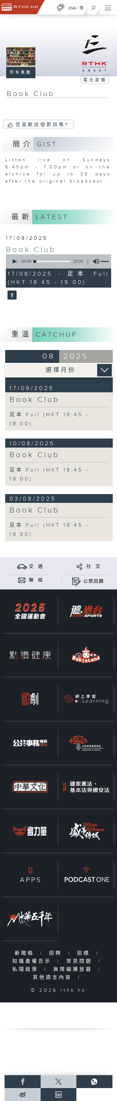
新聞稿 (26, 953)
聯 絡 (36, 580)
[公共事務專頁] (30, 743)
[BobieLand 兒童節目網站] (86, 655)
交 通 (36, 566)
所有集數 (21, 72)
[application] (57, 261)
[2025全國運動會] (30, 611)
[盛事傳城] (86, 831)
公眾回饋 (93, 581)
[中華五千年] (30, 919)
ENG (72, 8)
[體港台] (86, 611)
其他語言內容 (54, 977)
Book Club (31, 249)
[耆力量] (30, 831)
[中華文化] (30, 787)
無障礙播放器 (74, 969)
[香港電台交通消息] (22, 566)
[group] (94, 261)
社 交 (93, 566)
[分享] (79, 566)
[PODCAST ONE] (86, 875)
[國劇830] (30, 699)
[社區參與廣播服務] (86, 743)
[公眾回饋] (76, 581)
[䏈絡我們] (22, 580)
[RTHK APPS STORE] (30, 875)
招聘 (57, 953)
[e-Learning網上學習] (86, 699)
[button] (14, 261)
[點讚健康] (30, 655)
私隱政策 (26, 969)
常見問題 (80, 961)
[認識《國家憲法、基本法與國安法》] (86, 787)
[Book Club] (11, 295)
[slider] (52, 261)
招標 (85, 953)
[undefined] (60, 7)
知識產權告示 (33, 961)
